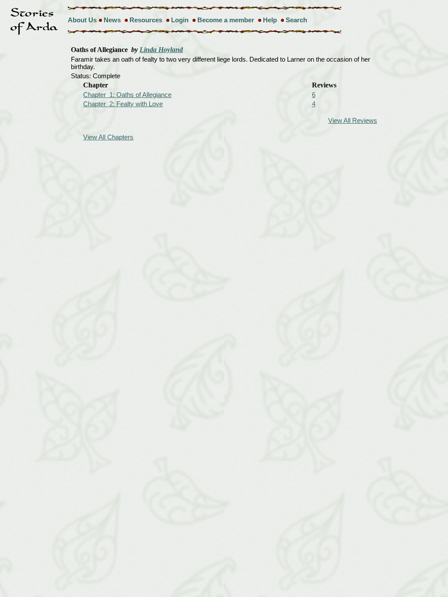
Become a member (225, 20)
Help (270, 20)
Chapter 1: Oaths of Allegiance (127, 94)
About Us (82, 20)
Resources (146, 20)
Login (180, 20)
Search (296, 20)
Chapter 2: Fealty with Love (123, 104)
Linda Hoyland (161, 49)
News (112, 20)
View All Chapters (108, 137)
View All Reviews (352, 120)
